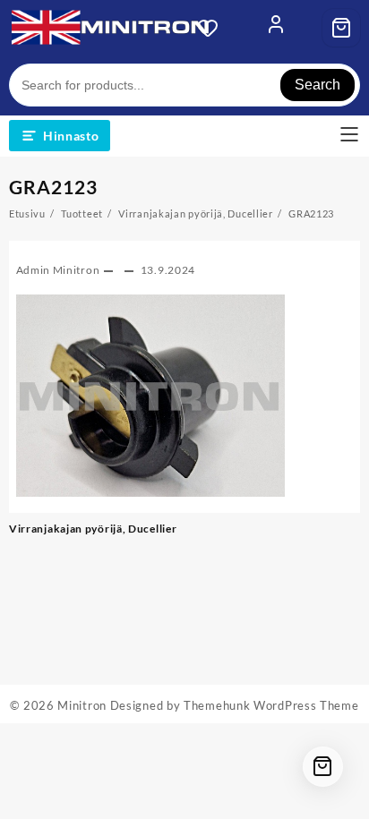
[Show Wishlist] (213, 28)
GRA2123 (53, 186)
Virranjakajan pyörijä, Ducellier (92, 528)
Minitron (82, 705)
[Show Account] (276, 27)
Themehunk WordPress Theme (271, 705)
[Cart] (341, 27)
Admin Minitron (58, 270)
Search (317, 84)
